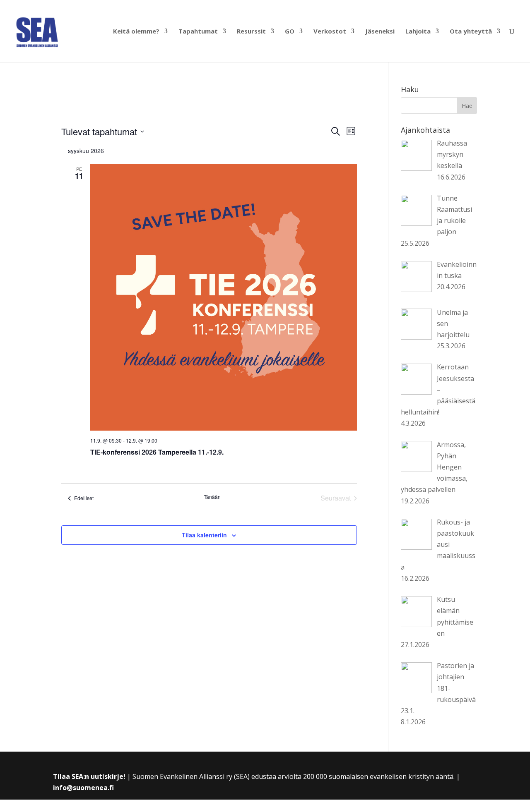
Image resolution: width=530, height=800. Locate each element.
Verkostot (329, 31)
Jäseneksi (380, 31)
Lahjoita (418, 31)
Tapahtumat (198, 31)
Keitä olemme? (136, 31)
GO (289, 31)
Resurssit (251, 31)
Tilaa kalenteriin (204, 535)
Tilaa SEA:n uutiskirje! (89, 776)
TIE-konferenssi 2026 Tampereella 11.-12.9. (157, 452)
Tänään (212, 496)
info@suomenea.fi (83, 787)
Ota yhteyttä (471, 31)
